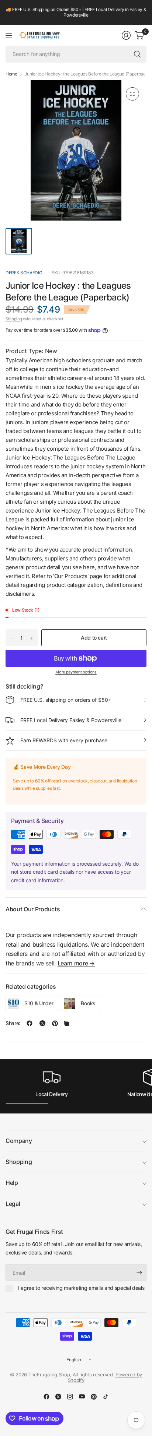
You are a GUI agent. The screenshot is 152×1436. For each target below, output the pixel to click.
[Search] (137, 54)
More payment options (76, 672)
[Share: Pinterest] (55, 1023)
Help (12, 1182)
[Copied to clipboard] (66, 1023)
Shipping (14, 318)
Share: (13, 1023)
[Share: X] (42, 1023)
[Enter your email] (139, 1272)
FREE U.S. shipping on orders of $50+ (65, 700)
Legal (13, 1203)
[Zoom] (132, 94)
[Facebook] (46, 1396)
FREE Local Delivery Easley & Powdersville (70, 720)
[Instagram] (70, 1396)
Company (19, 1140)
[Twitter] (58, 1396)
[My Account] (126, 35)
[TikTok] (105, 1396)
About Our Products (33, 909)
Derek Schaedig (24, 272)
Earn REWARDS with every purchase (63, 740)
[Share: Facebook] (29, 1023)
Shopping (19, 1161)
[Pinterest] (94, 1396)
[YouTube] (82, 1396)
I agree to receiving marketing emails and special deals (81, 1288)
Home (11, 74)
